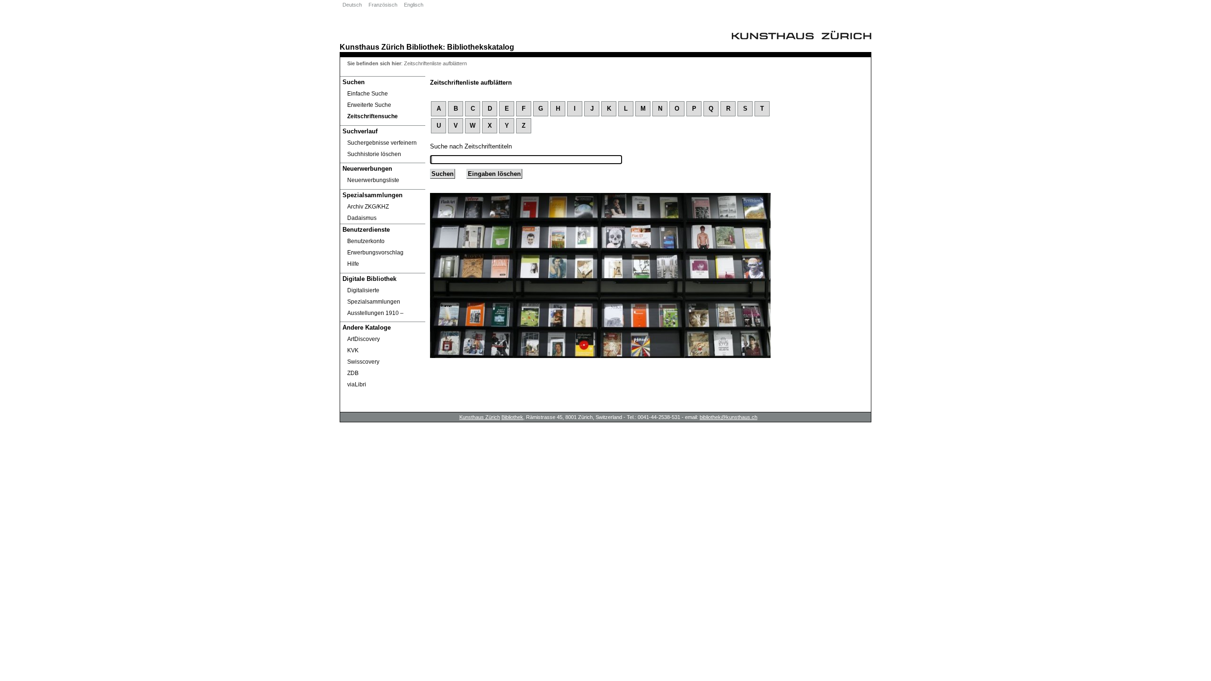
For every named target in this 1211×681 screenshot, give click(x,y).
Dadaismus (362, 218)
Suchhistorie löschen (374, 154)
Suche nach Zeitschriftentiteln (471, 146)
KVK (353, 350)
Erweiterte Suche (369, 105)
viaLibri (356, 384)
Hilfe (353, 264)
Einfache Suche (367, 93)
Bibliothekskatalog (480, 47)
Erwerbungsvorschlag (375, 252)
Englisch (413, 5)
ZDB (353, 373)
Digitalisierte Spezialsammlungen (373, 296)
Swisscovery (363, 361)
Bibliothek (424, 47)
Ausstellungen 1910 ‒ (375, 313)
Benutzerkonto (366, 241)
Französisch (383, 5)
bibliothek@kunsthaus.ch (728, 417)
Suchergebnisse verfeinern (382, 143)
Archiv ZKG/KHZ (368, 206)
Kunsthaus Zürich (372, 47)
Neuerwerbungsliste (373, 180)
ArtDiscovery (363, 339)
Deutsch (352, 5)
